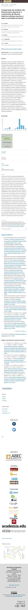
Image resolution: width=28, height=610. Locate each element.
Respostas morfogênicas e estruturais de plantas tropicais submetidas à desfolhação (15, 301)
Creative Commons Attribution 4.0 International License (15, 595)
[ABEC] (14, 460)
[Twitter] (14, 430)
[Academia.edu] (14, 527)
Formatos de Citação (6, 228)
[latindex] (14, 470)
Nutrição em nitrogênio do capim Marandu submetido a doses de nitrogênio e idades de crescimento (15, 325)
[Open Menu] (1, 1)
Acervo (6, 4)
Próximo (23, 331)
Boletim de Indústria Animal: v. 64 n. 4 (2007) (15, 282)
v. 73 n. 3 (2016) (13, 4)
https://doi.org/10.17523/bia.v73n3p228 (12, 49)
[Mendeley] (14, 523)
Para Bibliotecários (6, 413)
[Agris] (14, 493)
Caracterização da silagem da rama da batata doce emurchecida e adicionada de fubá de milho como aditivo (15, 379)
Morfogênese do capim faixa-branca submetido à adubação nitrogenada (14, 360)
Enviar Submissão (7, 388)
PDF (4, 152)
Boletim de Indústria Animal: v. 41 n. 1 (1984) (14, 273)
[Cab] (14, 498)
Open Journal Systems (7, 538)
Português (4, 400)
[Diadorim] (14, 475)
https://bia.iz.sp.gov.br (14, 585)
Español (4, 398)
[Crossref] (14, 518)
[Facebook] (14, 424)
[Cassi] (14, 480)
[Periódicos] (14, 483)
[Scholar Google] (14, 505)
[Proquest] (14, 500)
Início (2, 4)
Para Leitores (5, 409)
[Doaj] (14, 509)
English (3, 396)
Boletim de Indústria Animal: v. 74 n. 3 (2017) (14, 372)
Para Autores (4, 411)
